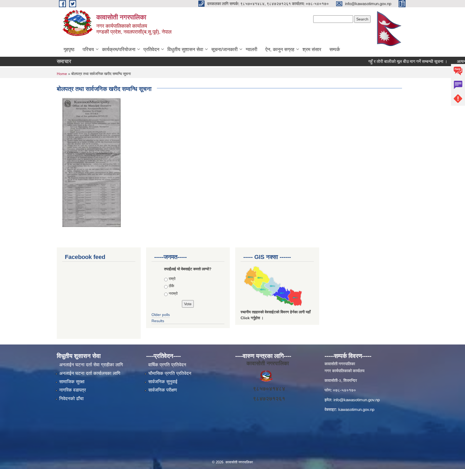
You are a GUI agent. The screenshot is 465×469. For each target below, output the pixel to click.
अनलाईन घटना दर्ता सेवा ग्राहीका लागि (91, 364)
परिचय (88, 49)
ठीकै (171, 286)
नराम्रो (173, 293)
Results (158, 321)
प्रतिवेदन (151, 49)
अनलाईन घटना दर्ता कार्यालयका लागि (89, 373)
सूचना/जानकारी (224, 49)
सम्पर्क (334, 49)
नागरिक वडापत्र (72, 390)
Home (62, 74)
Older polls (161, 314)
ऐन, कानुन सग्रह (279, 49)
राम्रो (172, 278)
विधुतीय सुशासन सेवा (185, 49)
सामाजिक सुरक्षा (71, 381)
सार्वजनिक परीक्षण (162, 390)
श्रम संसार (311, 49)
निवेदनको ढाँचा (71, 398)
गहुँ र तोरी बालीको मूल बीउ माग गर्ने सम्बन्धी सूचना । (400, 61)
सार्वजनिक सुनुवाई (162, 381)
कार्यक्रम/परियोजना (118, 49)
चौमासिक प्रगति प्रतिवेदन (169, 373)
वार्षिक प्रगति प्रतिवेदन (167, 364)
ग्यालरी (251, 49)
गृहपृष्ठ (69, 49)
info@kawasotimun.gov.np (356, 399)
